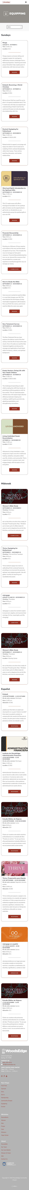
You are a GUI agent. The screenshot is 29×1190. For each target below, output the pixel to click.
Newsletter (4, 1144)
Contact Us (4, 1159)
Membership (4, 1098)
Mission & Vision (6, 1153)
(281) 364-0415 (7, 1062)
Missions (3, 1132)
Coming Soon (14, 269)
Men (2, 1123)
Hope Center (5, 1135)
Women (3, 1120)
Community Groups (6, 1100)
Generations (4, 1117)
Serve (3, 1095)
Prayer (3, 1126)
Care (2, 1129)
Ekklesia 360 (14, 1186)
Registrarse (14, 726)
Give (2, 1092)
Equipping (4, 1103)
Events (3, 1106)
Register (14, 72)
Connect (3, 1089)
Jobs (2, 1156)
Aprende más (14, 973)
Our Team (4, 1147)
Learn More (14, 622)
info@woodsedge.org (9, 1064)
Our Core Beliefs (6, 1150)
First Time (4, 1086)
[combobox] (14, 27)
